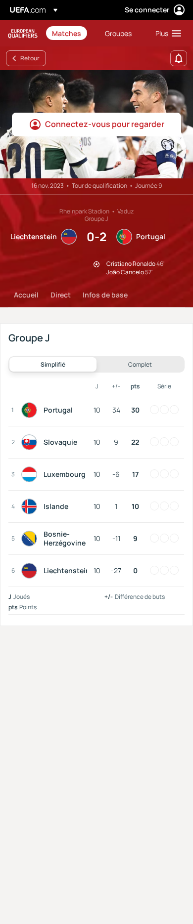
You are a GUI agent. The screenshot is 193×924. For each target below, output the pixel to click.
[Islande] (31, 506)
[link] (67, 33)
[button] (166, 33)
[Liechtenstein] (31, 571)
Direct (60, 294)
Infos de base (105, 294)
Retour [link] (30, 58)
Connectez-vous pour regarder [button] (104, 124)
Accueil (26, 294)
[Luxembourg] (31, 474)
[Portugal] (31, 410)
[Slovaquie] (31, 442)
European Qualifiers (23, 33)
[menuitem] (70, 33)
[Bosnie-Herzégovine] (31, 538)
